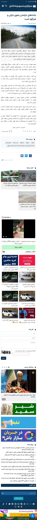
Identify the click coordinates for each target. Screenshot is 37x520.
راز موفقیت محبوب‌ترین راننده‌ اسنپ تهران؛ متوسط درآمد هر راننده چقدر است (17, 463)
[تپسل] (3, 217)
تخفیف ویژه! (18, 247)
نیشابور (22, 143)
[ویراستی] (9, 504)
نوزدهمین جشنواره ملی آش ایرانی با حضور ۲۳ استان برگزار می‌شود (19, 456)
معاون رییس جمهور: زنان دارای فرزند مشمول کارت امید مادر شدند (17, 478)
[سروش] (12, 504)
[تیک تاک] (3, 504)
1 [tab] (8, 367)
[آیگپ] (18, 504)
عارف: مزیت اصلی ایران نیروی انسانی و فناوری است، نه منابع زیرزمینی (19, 396)
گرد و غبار (15, 143)
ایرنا (20, 6)
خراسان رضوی (16, 128)
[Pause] (4, 236)
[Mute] (6, 236)
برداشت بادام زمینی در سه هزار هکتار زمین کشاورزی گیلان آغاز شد (17, 459)
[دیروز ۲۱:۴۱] (18, 381)
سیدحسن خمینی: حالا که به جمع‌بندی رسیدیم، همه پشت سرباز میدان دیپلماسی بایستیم (18, 449)
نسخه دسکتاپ (18, 498)
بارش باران (8, 143)
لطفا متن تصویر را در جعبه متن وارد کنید (25, 351)
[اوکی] (21, 506)
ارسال (3, 358)
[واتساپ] (15, 506)
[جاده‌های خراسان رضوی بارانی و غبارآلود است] (18, 37)
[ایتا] (15, 504)
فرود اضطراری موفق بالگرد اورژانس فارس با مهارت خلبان (20, 452)
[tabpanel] (18, 385)
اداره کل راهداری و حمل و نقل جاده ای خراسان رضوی (20, 146)
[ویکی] (18, 506)
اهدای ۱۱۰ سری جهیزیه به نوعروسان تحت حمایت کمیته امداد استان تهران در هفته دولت (19, 475)
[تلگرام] (33, 504)
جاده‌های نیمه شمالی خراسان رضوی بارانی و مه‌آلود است (10, 184)
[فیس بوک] (6, 504)
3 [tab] (4, 367)
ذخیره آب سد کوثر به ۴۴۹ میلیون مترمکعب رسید (22, 481)
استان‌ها (23, 128)
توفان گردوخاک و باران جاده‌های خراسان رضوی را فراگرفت (27, 184)
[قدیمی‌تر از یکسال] (27, 176)
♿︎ (32, 515)
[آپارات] (24, 504)
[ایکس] (30, 504)
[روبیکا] (27, 504)
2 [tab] (6, 367)
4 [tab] (2, 367)
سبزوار (27, 143)
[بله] (21, 504)
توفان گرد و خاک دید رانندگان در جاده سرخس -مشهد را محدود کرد (27, 206)
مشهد (32, 143)
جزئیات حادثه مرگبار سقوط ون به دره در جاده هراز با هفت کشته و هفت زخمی (17, 470)
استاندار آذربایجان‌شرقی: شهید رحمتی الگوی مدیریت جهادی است (17, 466)
